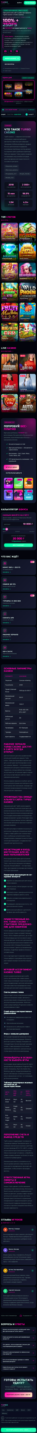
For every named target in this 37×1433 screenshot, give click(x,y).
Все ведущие (6, 351)
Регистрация (30, 3)
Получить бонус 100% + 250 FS (18, 1395)
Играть (29, 1427)
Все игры (5, 220)
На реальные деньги (14, 473)
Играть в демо (11, 467)
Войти (19, 3)
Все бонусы (9, 64)
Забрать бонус (10, 58)
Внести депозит (18, 545)
